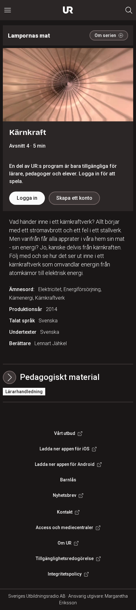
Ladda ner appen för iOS (65, 448)
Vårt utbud (64, 433)
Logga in (27, 198)
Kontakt (64, 512)
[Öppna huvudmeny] (7, 10)
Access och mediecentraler (64, 527)
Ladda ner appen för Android (65, 464)
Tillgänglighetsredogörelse (65, 558)
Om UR (64, 543)
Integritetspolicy (65, 573)
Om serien (105, 35)
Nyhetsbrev (64, 495)
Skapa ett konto (74, 198)
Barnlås (68, 479)
